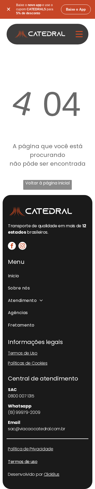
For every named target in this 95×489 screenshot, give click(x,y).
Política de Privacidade (30, 449)
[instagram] (22, 246)
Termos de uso (22, 462)
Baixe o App (76, 9)
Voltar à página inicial (47, 183)
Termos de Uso (22, 353)
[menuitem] (47, 276)
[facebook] (12, 246)
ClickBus (51, 474)
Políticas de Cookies (28, 363)
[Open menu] (79, 34)
